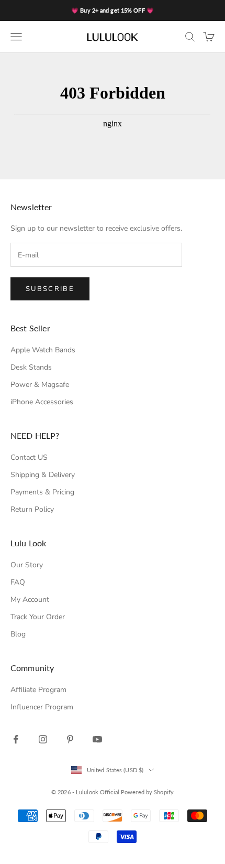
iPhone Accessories (41, 402)
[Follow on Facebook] (15, 739)
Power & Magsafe (39, 385)
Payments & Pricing (42, 492)
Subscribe (50, 289)
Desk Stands (31, 367)
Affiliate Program (38, 690)
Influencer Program (41, 707)
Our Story (26, 565)
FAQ (17, 582)
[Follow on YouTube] (97, 739)
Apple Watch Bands (42, 350)
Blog (18, 634)
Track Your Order (37, 617)
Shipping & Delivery (42, 475)
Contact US (29, 457)
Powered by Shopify (147, 792)
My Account (29, 599)
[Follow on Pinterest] (70, 739)
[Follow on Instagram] (43, 739)
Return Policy (32, 509)
